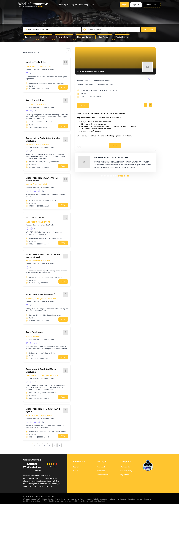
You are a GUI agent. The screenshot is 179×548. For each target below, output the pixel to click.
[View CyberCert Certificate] (148, 466)
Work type (44, 37)
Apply (63, 87)
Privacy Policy (126, 471)
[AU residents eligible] (27, 73)
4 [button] (49, 445)
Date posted (103, 37)
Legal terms (125, 474)
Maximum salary (84, 37)
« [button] (30, 445)
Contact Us (125, 467)
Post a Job (123, 175)
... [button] (54, 445)
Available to (121, 37)
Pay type (28, 37)
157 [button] (59, 445)
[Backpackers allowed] (31, 191)
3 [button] (44, 445)
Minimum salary (62, 37)
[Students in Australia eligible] (35, 191)
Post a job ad (152, 5)
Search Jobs (148, 29)
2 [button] (39, 445)
